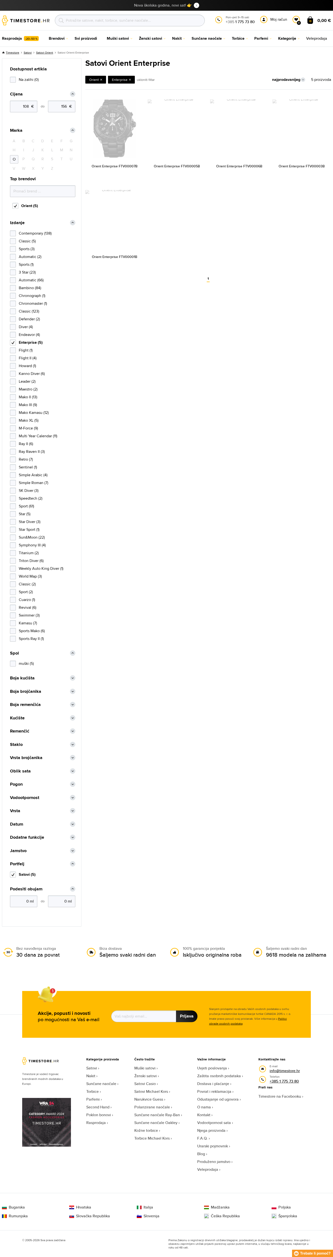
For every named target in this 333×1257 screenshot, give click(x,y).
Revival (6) (27, 607)
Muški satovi (145, 1068)
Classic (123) (29, 311)
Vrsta (15, 811)
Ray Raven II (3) (32, 451)
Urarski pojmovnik (212, 1146)
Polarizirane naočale (152, 1107)
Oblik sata (20, 771)
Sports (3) (27, 249)
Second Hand (97, 1107)
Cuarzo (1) (27, 599)
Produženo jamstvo (213, 1161)
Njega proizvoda (211, 1130)
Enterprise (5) (31, 342)
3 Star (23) (27, 272)
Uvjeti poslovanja (212, 1068)
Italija (148, 1207)
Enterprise (119, 79)
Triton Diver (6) (31, 560)
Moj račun (278, 19)
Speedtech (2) (30, 498)
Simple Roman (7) (33, 483)
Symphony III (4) (32, 545)
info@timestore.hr (285, 1071)
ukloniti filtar (146, 79)
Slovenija (151, 1216)
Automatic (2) (30, 256)
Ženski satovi (145, 1076)
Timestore (12, 52)
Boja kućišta (22, 678)
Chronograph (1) (32, 295)
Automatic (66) (31, 280)
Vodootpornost (24, 797)
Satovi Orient (44, 52)
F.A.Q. (202, 1138)
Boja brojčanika (25, 691)
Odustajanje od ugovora (218, 1099)
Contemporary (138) (35, 233)
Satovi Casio (145, 1083)
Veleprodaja (207, 1169)
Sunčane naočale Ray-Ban (157, 1115)
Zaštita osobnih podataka (219, 1076)
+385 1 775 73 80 (284, 1081)
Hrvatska (83, 1207)
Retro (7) (26, 459)
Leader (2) (27, 381)
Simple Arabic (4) (33, 475)
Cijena (16, 94)
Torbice (92, 1091)
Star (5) (24, 514)
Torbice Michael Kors (152, 1138)
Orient (94, 79)
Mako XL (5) (29, 420)
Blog (201, 1154)
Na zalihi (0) (29, 79)
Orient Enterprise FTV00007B (114, 166)
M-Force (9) (28, 428)
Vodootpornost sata (214, 1122)
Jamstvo (18, 851)
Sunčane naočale (101, 1083)
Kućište (17, 718)
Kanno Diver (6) (32, 373)
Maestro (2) (28, 389)
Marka (16, 130)
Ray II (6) (26, 444)
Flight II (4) (28, 358)
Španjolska (287, 1216)
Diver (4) (26, 327)
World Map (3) (30, 576)
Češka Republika (225, 1216)
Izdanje (17, 223)
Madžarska (220, 1207)
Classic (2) (27, 584)
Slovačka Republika (93, 1216)
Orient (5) (29, 206)
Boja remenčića (25, 704)
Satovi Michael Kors (151, 1091)
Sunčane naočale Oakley (155, 1122)
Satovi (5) (27, 874)
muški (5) (26, 663)
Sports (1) (26, 264)
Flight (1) (26, 350)
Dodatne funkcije (27, 837)
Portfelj (17, 864)
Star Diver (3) (29, 521)
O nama (204, 1107)
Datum (16, 824)
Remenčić (19, 731)
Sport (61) (26, 506)
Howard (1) (27, 366)
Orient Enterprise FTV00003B (302, 166)
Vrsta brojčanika (26, 758)
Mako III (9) (28, 405)
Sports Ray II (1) (31, 638)
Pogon (16, 784)
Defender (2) (29, 319)
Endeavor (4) (29, 334)
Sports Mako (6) (32, 631)
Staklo (16, 744)
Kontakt (203, 1115)
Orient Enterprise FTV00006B (239, 166)
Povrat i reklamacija (214, 1091)
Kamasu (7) (28, 623)
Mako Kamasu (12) (34, 412)
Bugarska (17, 1207)
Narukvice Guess (148, 1099)
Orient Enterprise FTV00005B (177, 166)
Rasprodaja (96, 1122)
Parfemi (93, 1099)
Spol (14, 653)
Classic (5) (27, 241)
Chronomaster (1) (33, 303)
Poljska (284, 1207)
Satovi (28, 52)
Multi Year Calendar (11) (38, 436)
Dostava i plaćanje (213, 1083)
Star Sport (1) (29, 529)
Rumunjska (18, 1216)
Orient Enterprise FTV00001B (114, 256)
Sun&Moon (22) (32, 537)
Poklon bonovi (98, 1115)
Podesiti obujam (26, 889)
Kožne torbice (146, 1130)
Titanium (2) (29, 553)
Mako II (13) (28, 397)
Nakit (90, 1076)
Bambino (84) (30, 288)
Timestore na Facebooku (279, 1096)
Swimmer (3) (29, 615)
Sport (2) (26, 592)
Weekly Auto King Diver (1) (41, 568)
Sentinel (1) (28, 467)
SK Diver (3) (29, 490)
